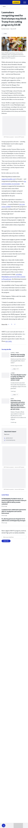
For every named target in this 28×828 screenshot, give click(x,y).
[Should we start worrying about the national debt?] (5, 356)
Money (4, 6)
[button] (3, 825)
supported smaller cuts (8, 179)
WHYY (6, 2)
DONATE (16, 2)
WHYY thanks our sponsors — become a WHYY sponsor (14, 136)
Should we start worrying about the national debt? (18, 355)
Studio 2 (13, 352)
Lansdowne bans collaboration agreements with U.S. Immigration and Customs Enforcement (14, 511)
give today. (9, 341)
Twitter (11, 324)
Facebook (8, 324)
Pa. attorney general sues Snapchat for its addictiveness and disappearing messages (13, 519)
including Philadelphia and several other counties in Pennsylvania (13, 277)
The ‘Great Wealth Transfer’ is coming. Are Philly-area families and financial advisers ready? (18, 377)
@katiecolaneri (9, 438)
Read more (6, 434)
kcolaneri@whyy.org (10, 440)
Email (14, 324)
